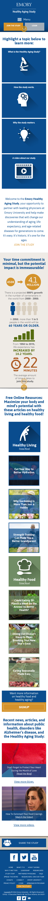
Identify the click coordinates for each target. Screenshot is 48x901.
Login (21, 883)
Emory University (34, 880)
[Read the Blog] (24, 773)
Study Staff (10, 874)
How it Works (33, 867)
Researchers (38, 870)
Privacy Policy (9, 883)
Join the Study (24, 886)
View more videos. (24, 824)
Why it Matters (11, 870)
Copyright (7, 892)
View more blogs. (24, 781)
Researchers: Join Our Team (33, 877)
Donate (10, 880)
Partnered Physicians (27, 874)
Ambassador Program (35, 883)
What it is (20, 867)
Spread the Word (11, 877)
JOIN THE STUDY (13, 26)
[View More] (24, 449)
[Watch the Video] (24, 817)
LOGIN (34, 26)
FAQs (41, 874)
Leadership (25, 870)
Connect (20, 880)
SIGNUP (24, 707)
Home (11, 867)
